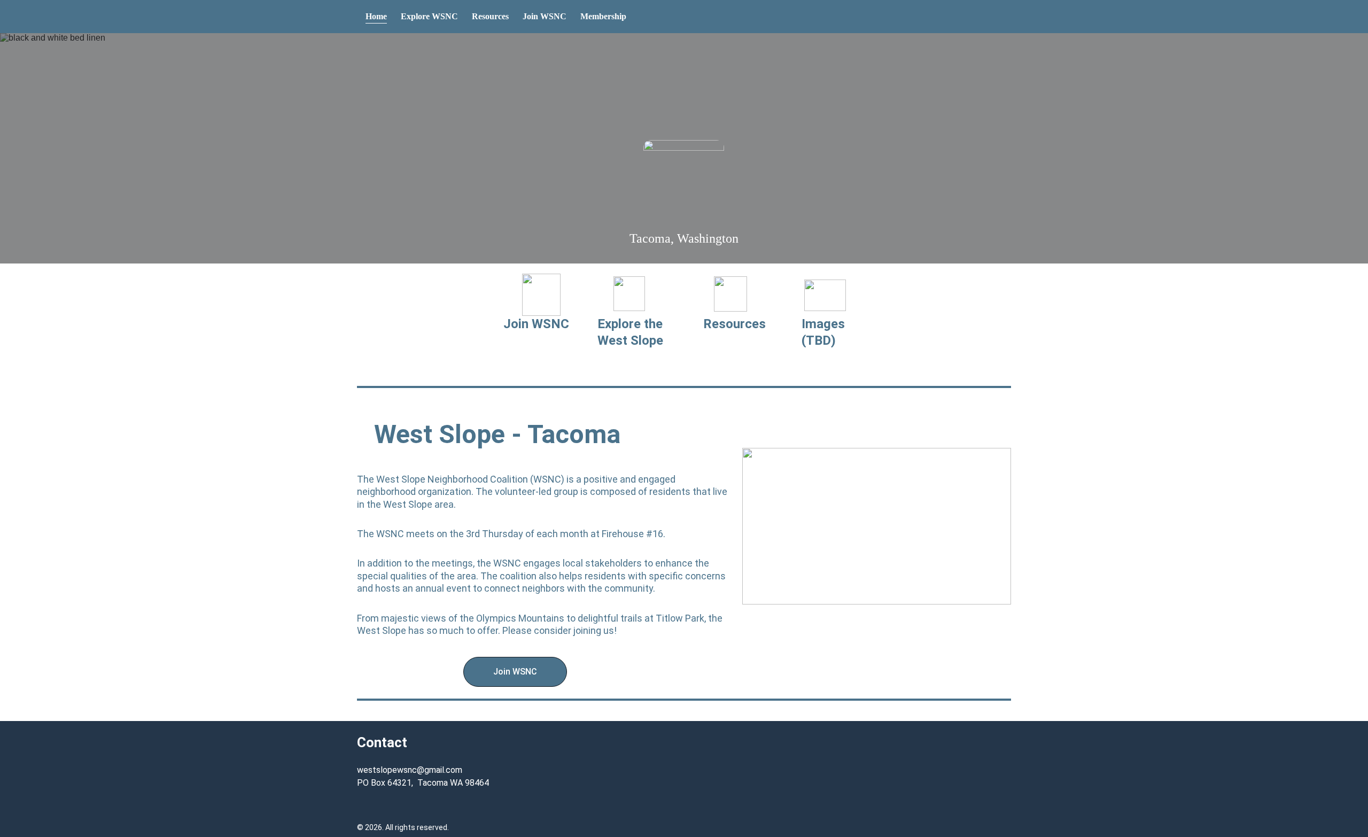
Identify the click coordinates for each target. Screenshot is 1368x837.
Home (376, 16)
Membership (603, 16)
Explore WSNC (429, 16)
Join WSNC (544, 16)
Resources (490, 16)
